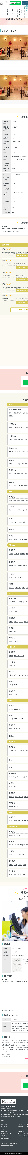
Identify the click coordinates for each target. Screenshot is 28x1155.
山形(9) (11, 611)
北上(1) (16, 641)
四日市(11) (12, 577)
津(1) (21, 577)
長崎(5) (17, 796)
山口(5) (15, 665)
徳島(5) (11, 728)
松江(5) (11, 685)
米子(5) (15, 694)
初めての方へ (12, 11)
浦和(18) (23, 427)
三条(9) (23, 500)
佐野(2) (22, 464)
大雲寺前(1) (21, 675)
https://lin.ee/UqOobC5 (15, 1116)
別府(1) (15, 786)
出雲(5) (15, 685)
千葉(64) (11, 439)
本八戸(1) (16, 631)
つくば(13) (23, 473)
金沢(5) (20, 864)
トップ (2, 12)
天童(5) (15, 611)
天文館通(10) (12, 777)
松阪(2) (17, 577)
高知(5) (11, 709)
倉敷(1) (15, 675)
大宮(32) (11, 427)
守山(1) (21, 539)
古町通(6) (16, 845)
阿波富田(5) (17, 728)
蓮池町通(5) (17, 709)
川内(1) (23, 777)
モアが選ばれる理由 (17, 12)
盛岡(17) (11, 641)
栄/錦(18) (16, 553)
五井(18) (25, 439)
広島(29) (11, 655)
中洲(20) (11, 750)
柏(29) (15, 439)
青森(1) (11, 631)
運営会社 (21, 11)
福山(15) (16, 655)
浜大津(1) (16, 539)
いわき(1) (21, 621)
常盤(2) (11, 675)
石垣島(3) (20, 820)
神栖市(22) (12, 473)
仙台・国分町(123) (13, 602)
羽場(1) (23, 587)
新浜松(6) (25, 565)
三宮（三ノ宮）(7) (18, 522)
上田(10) (11, 835)
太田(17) (11, 486)
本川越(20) (17, 427)
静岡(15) (11, 565)
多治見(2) (11, 587)
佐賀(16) (11, 806)
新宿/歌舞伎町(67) (19, 413)
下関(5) (11, 665)
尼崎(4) (24, 522)
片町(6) (15, 864)
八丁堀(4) (21, 655)
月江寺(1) (21, 854)
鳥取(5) (11, 694)
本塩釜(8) (21, 602)
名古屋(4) (22, 553)
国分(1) (18, 777)
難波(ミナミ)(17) (13, 510)
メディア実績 (4, 1131)
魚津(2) (24, 874)
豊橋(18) (11, 553)
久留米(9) (16, 750)
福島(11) (11, 621)
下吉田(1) (16, 854)
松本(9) (16, 835)
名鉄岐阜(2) (18, 587)
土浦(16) (17, 473)
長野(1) (21, 835)
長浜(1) (11, 539)
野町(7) (11, 864)
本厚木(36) (22, 452)
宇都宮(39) (12, 464)
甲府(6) (11, 854)
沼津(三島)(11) (18, 565)
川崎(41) (16, 452)
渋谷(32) (11, 415)
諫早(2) (21, 796)
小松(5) (24, 864)
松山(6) (11, 719)
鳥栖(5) (16, 806)
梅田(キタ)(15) (21, 510)
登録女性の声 (4, 1136)
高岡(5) (15, 874)
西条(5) (15, 719)
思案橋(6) (11, 796)
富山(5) (11, 874)
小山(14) (17, 464)
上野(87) (11, 413)
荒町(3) (20, 874)
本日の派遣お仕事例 (6, 1133)
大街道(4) (20, 719)
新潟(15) (11, 845)
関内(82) (11, 452)
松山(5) (11, 820)
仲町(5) (22, 845)
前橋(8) (21, 486)
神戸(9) (11, 522)
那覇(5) (15, 820)
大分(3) (11, 786)
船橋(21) (20, 439)
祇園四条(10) (12, 500)
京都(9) (18, 500)
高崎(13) (16, 486)
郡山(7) (16, 621)
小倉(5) (22, 750)
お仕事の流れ (7, 11)
